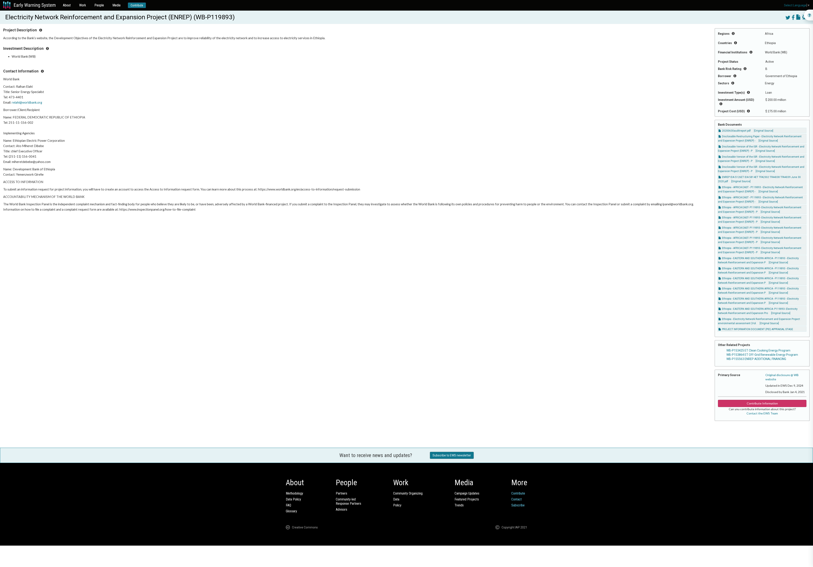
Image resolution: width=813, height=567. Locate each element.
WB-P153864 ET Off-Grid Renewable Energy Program (762, 354)
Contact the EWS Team (762, 413)
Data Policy (293, 499)
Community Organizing (408, 493)
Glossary (291, 511)
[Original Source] (763, 130)
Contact (516, 499)
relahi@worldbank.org (27, 102)
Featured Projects (467, 499)
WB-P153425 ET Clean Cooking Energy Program (758, 350)
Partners (341, 493)
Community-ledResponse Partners (348, 501)
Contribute (137, 5)
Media (116, 5)
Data (396, 499)
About (67, 5)
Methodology (294, 493)
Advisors (341, 509)
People (99, 5)
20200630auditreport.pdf (736, 130)
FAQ (288, 505)
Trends (459, 505)
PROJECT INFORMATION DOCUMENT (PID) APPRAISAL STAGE (757, 329)
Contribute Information (762, 403)
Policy (397, 505)
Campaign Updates (467, 493)
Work (82, 5)
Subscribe (518, 505)
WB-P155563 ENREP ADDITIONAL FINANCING (756, 359)
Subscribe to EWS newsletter (452, 455)
